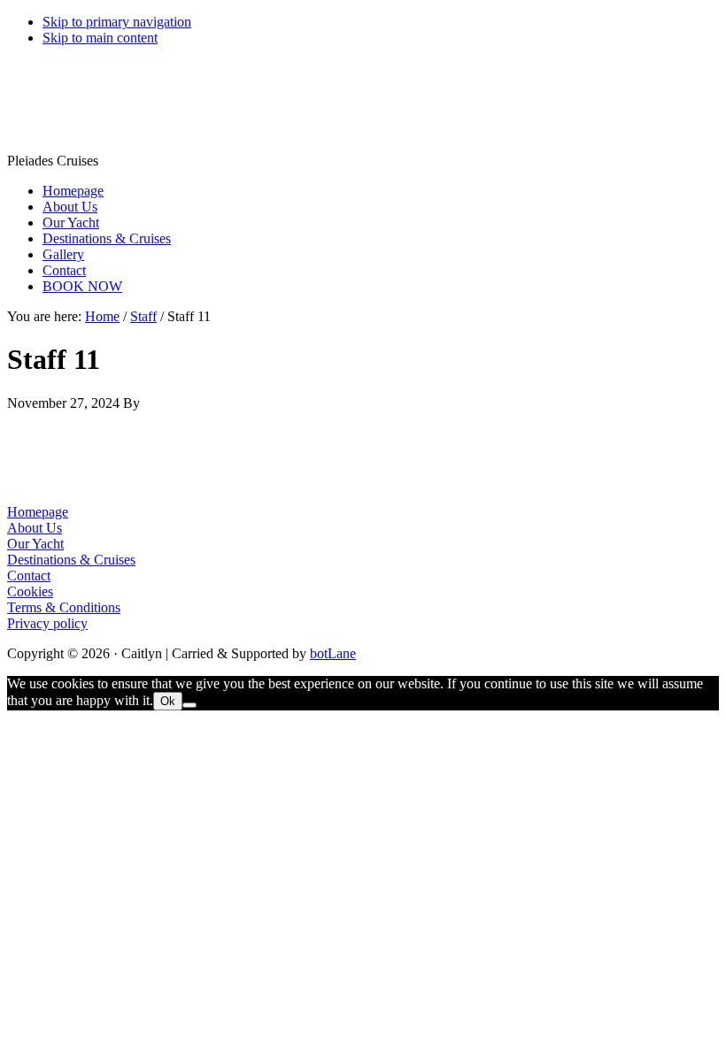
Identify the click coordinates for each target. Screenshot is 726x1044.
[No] (189, 705)
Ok (167, 701)
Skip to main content (100, 37)
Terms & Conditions (63, 607)
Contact (28, 575)
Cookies (30, 591)
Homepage (37, 511)
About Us (34, 527)
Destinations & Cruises (71, 559)
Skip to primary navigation (116, 21)
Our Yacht (35, 543)
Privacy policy (47, 623)
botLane (333, 653)
